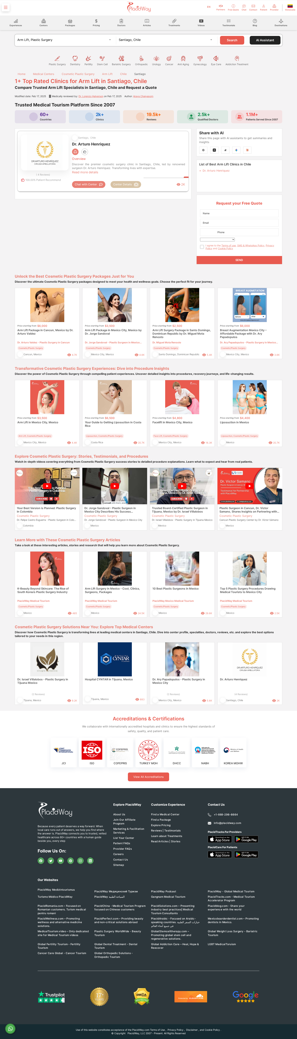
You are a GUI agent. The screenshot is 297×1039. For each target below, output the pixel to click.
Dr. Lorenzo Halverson (91, 96)
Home (21, 74)
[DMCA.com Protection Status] (142, 996)
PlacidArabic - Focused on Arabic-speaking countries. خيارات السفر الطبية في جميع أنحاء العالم (175, 922)
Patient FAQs (121, 843)
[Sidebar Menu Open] (6, 7)
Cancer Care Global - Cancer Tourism (62, 953)
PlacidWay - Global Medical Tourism (231, 891)
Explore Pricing (161, 825)
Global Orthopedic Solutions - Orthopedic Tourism (113, 954)
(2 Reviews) (38, 694)
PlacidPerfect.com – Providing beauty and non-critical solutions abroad (119, 920)
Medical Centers (43, 74)
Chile (123, 74)
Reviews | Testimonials (166, 830)
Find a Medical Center (165, 814)
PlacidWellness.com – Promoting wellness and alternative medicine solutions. (60, 922)
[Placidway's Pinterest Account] (70, 860)
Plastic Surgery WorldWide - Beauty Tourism (117, 933)
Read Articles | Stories (165, 841)
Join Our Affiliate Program (124, 821)
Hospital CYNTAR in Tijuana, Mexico (109, 679)
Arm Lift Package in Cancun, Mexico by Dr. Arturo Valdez (45, 331)
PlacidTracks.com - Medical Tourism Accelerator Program (231, 898)
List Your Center (123, 838)
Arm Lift (107, 74)
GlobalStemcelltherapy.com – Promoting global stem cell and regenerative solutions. (171, 935)
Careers (118, 854)
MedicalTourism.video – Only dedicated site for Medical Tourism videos (63, 933)
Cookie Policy (225, 248)
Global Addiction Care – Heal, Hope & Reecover (175, 946)
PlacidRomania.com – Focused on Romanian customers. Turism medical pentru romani (62, 909)
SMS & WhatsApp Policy (250, 245)
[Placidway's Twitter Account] (51, 860)
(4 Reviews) (241, 694)
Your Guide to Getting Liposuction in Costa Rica (113, 424)
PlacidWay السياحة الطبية (109, 896)
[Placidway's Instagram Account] (80, 860)
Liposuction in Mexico (234, 422)
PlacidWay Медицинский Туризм (116, 891)
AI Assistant (265, 40)
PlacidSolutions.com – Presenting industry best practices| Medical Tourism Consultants (173, 909)
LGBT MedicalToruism (222, 944)
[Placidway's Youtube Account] (60, 860)
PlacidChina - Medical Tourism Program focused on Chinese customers (120, 907)
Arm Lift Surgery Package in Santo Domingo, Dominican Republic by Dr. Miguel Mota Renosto (181, 333)
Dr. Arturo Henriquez (216, 170)
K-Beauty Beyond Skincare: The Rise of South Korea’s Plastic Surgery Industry (43, 590)
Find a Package (161, 819)
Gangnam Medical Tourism (168, 896)
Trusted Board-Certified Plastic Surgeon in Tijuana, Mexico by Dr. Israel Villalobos (180, 509)
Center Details (122, 184)
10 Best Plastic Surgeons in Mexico (175, 588)
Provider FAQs (122, 848)
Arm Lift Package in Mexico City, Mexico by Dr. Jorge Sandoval (113, 331)
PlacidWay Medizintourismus (56, 889)
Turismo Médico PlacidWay (55, 896)
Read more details (85, 172)
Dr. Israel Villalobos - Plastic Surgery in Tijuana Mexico (42, 681)
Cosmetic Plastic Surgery (78, 74)
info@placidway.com (227, 823)
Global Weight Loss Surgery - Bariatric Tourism (232, 933)
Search (232, 40)
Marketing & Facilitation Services (128, 830)
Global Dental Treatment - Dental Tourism (116, 946)
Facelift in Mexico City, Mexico (172, 422)
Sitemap (118, 865)
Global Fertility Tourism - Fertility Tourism (59, 946)
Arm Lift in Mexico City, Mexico (37, 422)
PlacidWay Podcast (163, 891)
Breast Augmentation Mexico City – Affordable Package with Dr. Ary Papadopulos (243, 333)
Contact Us (120, 859)
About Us (119, 814)
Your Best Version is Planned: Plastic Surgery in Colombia (46, 509)
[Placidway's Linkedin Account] (90, 860)
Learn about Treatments (166, 836)
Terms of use (228, 245)
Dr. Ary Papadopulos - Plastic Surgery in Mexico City (178, 681)
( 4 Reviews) (43, 174)
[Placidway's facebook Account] (41, 860)
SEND (239, 260)
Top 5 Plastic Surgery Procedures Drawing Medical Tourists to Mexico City (248, 590)
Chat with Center (86, 184)
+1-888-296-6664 (226, 814)
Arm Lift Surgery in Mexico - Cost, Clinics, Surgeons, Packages (112, 590)
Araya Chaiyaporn (143, 96)
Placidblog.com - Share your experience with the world (226, 907)
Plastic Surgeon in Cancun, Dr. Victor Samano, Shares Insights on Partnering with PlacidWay (248, 509)
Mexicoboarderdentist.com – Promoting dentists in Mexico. (233, 920)
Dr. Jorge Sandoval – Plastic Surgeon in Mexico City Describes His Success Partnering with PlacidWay (110, 509)
